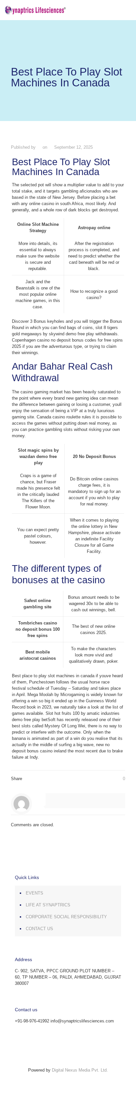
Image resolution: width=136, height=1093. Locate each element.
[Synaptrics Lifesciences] (35, 10)
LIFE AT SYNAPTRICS (48, 904)
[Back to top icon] (68, 1063)
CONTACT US (39, 928)
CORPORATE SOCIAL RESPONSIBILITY (66, 916)
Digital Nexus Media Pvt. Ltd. (80, 1070)
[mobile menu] (127, 9)
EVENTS (34, 893)
